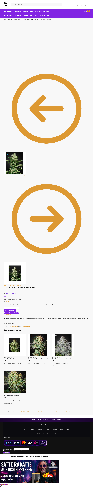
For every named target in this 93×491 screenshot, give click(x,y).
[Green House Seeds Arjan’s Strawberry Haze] (39, 345)
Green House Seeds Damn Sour (11, 395)
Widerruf (53, 419)
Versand (8, 301)
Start (5, 19)
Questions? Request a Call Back (11, 312)
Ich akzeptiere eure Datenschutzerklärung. (14, 450)
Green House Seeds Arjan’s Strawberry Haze (39, 358)
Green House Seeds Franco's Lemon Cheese (41, 411)
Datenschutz (32, 429)
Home (66, 5)
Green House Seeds (34, 19)
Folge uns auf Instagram (10, 293)
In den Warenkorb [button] (14, 369)
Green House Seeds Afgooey (10, 358)
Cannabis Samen (25, 19)
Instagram (59, 419)
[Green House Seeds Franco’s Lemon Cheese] (63, 345)
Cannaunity (79, 5)
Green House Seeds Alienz (75, 411)
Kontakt (33, 419)
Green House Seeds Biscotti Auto (23, 411)
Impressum (41, 429)
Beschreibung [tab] (8, 314)
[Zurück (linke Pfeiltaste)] (0, 490)
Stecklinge (87, 5)
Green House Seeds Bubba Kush (60, 411)
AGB (48, 419)
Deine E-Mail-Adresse (8, 449)
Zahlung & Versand (41, 419)
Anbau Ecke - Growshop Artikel (13, 19)
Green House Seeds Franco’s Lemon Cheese (62, 358)
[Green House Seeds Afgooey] (15, 345)
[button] (86, 11)
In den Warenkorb (9, 310)
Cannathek (72, 5)
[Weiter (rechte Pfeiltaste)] (1, 490)
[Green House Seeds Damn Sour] (15, 382)
